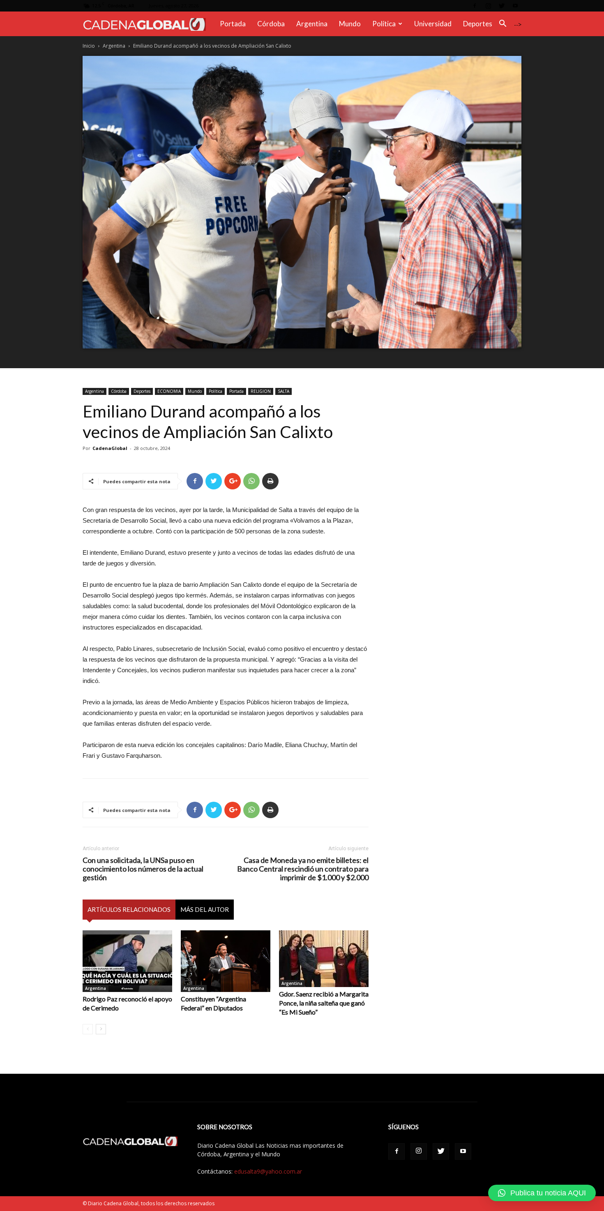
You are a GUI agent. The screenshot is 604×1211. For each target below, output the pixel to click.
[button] (502, 24)
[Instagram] (488, 6)
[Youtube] (515, 6)
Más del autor (204, 909)
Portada (233, 23)
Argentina (311, 23)
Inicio (89, 45)
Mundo (350, 23)
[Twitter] (502, 6)
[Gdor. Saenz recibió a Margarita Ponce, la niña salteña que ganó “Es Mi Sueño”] (324, 958)
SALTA (283, 391)
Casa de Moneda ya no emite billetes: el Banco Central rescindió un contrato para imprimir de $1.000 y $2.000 (303, 869)
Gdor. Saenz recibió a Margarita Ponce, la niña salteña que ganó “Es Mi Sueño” (324, 1003)
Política (384, 23)
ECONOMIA (169, 391)
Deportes (477, 23)
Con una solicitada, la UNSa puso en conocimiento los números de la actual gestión (143, 869)
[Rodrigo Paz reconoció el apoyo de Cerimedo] (127, 961)
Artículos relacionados (129, 909)
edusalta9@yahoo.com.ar (268, 1171)
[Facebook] (474, 6)
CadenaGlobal (109, 448)
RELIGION (261, 391)
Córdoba (271, 23)
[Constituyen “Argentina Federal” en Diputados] (225, 961)
